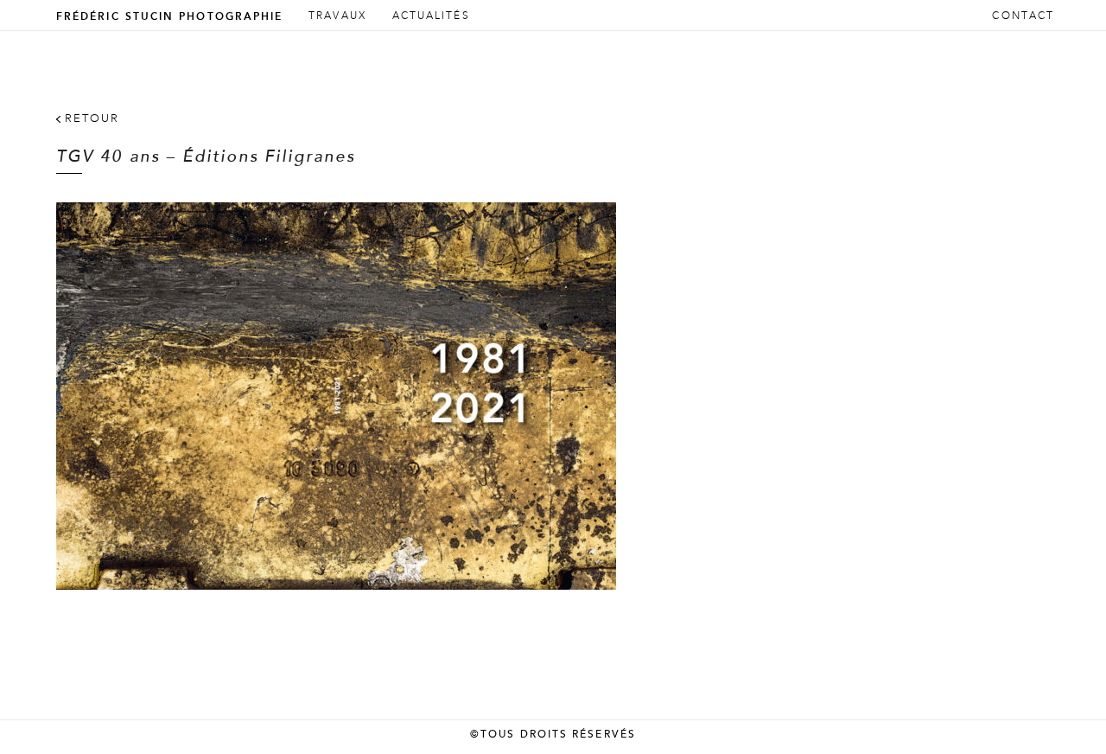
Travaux (337, 16)
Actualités (431, 16)
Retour (92, 118)
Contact (1023, 16)
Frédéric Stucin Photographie (169, 16)
